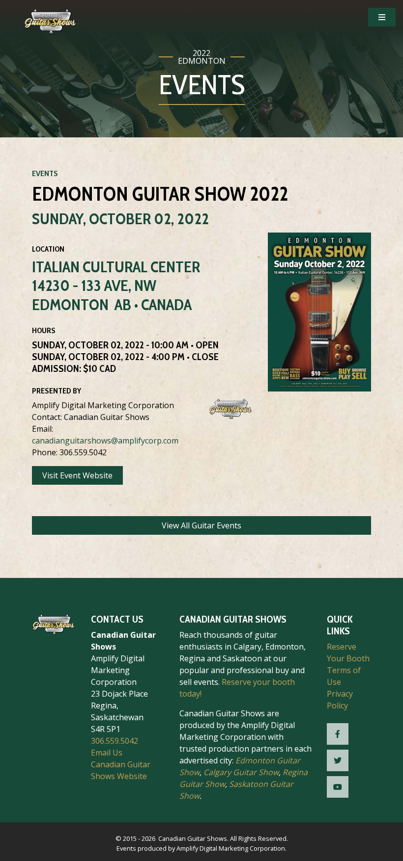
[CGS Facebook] (337, 734)
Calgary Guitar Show (241, 772)
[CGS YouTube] (337, 787)
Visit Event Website (77, 475)
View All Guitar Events (201, 525)
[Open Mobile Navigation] (382, 17)
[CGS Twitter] (337, 760)
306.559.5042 (114, 740)
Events (45, 173)
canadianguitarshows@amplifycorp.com (105, 440)
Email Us (106, 752)
